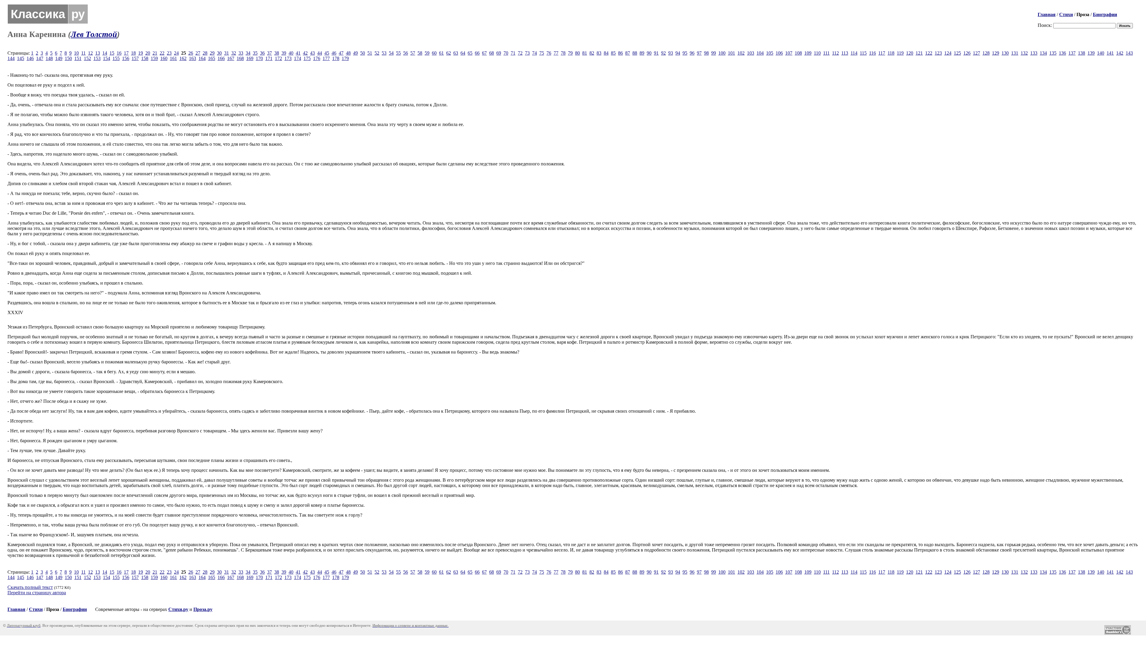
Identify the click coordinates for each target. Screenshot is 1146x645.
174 (297, 58)
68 (491, 53)
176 (316, 58)
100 (722, 53)
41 (298, 53)
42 (305, 53)
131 (1014, 53)
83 (599, 53)
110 (817, 53)
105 (769, 53)
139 (1091, 53)
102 (741, 53)
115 (863, 53)
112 (835, 53)
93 (670, 53)
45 (326, 53)
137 (1072, 53)
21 (155, 53)
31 (226, 53)
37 (269, 53)
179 (345, 58)
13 (97, 53)
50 (362, 53)
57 (412, 53)
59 (427, 53)
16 (119, 53)
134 (1043, 53)
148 (49, 58)
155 (116, 58)
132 (1024, 53)
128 (986, 53)
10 (76, 53)
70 (505, 53)
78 (563, 53)
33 (240, 53)
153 (97, 58)
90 (649, 53)
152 (87, 58)
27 (197, 53)
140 (1100, 53)
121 (919, 53)
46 (334, 53)
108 (798, 53)
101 (731, 53)
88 (634, 53)
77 (556, 53)
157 (135, 58)
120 (909, 53)
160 (163, 58)
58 (420, 53)
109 (807, 53)
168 (240, 58)
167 (230, 58)
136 (1062, 53)
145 (20, 58)
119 (900, 53)
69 (498, 53)
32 (233, 53)
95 (685, 53)
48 (348, 53)
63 (455, 53)
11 (83, 53)
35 (255, 53)
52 (377, 53)
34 (248, 53)
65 (470, 53)
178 (335, 58)
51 (369, 53)
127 (976, 53)
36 (262, 53)
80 (577, 53)
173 (288, 58)
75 (541, 53)
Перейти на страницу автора (36, 592)
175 (307, 58)
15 (112, 53)
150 (68, 58)
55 (398, 53)
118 (891, 53)
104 (760, 53)
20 (147, 53)
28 (205, 53)
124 (947, 53)
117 (881, 53)
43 (312, 53)
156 (125, 58)
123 (938, 53)
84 (606, 53)
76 (548, 53)
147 (39, 58)
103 (750, 53)
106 (779, 53)
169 (249, 58)
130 (1005, 53)
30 (219, 53)
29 (212, 53)
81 (584, 53)
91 (656, 53)
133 (1033, 53)
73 (527, 53)
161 (173, 58)
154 (106, 58)
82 (591, 53)
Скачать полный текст (30, 587)
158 (144, 58)
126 (967, 53)
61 (441, 53)
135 (1052, 53)
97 (699, 53)
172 (278, 58)
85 (613, 53)
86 (620, 53)
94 (677, 53)
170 (259, 58)
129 (995, 53)
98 (706, 53)
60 (434, 53)
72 (520, 53)
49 (355, 53)
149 (58, 58)
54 (391, 53)
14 (104, 53)
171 (268, 58)
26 (190, 53)
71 (513, 53)
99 (713, 53)
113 (844, 53)
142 (1119, 53)
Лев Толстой (94, 34)
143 (1129, 53)
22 (162, 53)
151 (77, 58)
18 (133, 53)
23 (169, 53)
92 (663, 53)
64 (462, 53)
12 (90, 53)
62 (448, 53)
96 (692, 53)
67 (484, 53)
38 (276, 53)
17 (126, 53)
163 (192, 58)
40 (291, 53)
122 (928, 53)
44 (319, 53)
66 (477, 53)
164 (202, 58)
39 (283, 53)
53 (384, 53)
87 (627, 53)
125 (957, 53)
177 (326, 58)
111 (826, 53)
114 (854, 53)
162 (183, 58)
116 (872, 53)
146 (30, 58)
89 (642, 53)
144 (11, 58)
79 (570, 53)
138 (1081, 53)
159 (154, 58)
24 (176, 53)
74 (534, 53)
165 (211, 58)
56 (405, 53)
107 (788, 53)
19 (140, 53)
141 (1110, 53)
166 (221, 58)
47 (341, 53)
